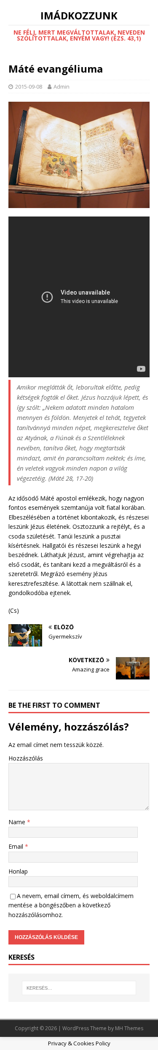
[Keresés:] (79, 988)
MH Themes (129, 1028)
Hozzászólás (25, 758)
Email (16, 846)
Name (17, 822)
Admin (62, 86)
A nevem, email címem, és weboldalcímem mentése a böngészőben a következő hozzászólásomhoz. (71, 905)
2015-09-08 (28, 86)
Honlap (18, 871)
